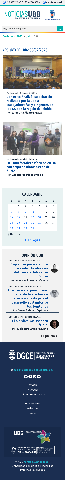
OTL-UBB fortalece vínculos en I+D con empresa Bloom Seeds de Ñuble (31, 167)
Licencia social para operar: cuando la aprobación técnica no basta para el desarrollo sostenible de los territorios (28, 298)
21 (11, 222)
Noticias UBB (32, 403)
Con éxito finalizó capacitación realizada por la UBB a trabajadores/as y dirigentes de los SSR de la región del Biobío (30, 103)
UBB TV (32, 413)
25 (39, 222)
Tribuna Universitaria (32, 394)
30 (25, 228)
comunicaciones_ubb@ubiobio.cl (33, 369)
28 (11, 228)
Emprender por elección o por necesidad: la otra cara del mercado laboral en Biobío (28, 270)
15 (18, 217)
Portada (32, 384)
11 (39, 211)
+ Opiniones (49, 336)
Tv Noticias (32, 389)
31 (32, 228)
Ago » (36, 240)
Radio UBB (32, 408)
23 (25, 222)
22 (18, 222)
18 (39, 217)
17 (32, 217)
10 (32, 211)
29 (18, 228)
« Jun (28, 240)
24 (32, 222)
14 (11, 217)
